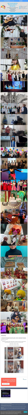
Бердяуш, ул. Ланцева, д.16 (24, 6)
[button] (20, 1)
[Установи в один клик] (5, 393)
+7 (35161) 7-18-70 (23, 7)
